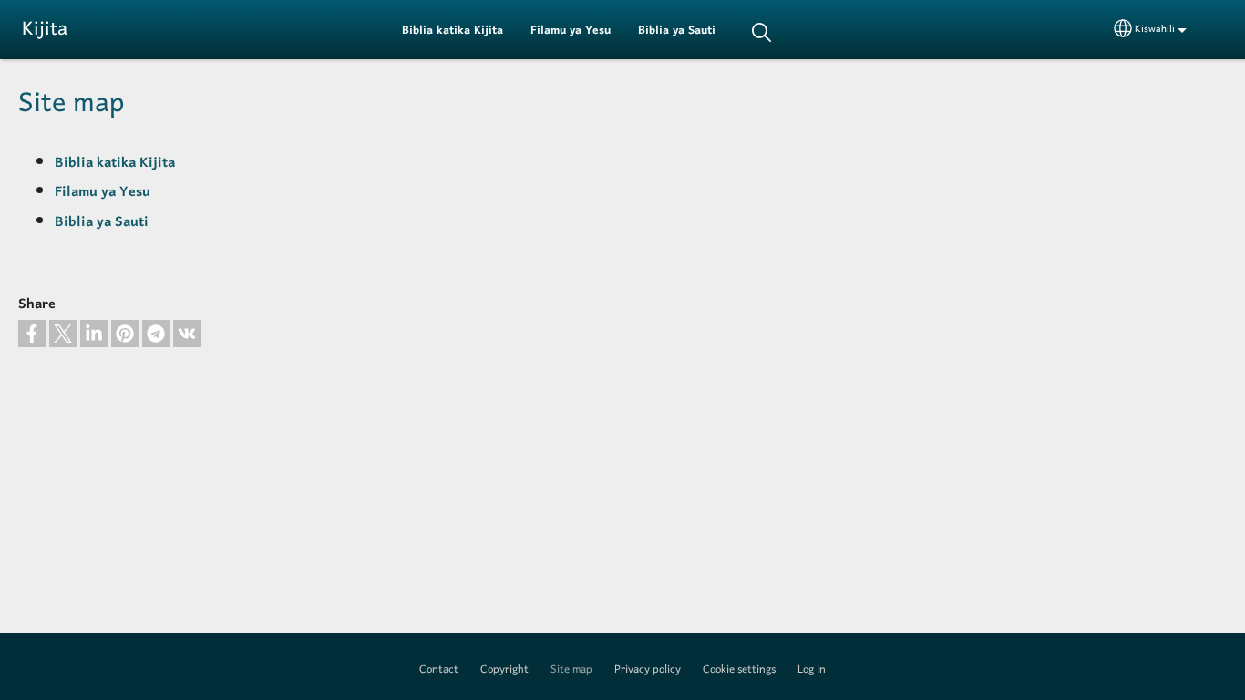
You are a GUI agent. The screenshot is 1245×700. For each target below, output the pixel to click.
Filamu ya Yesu (570, 30)
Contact (438, 670)
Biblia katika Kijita (452, 30)
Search (761, 32)
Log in (811, 670)
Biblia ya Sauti (676, 30)
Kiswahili (1155, 29)
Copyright (504, 670)
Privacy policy (647, 670)
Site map (571, 670)
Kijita (44, 29)
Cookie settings (739, 670)
